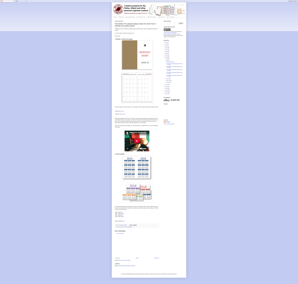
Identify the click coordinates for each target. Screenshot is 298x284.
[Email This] (130, 225)
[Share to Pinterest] (136, 225)
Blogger (175, 274)
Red (122, 212)
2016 (166, 84)
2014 (166, 88)
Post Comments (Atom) (125, 260)
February (168, 80)
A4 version (121, 111)
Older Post (156, 258)
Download (127, 226)
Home (115, 17)
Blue (122, 215)
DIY (124, 226)
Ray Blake (171, 31)
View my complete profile (169, 124)
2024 (166, 44)
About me (121, 17)
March (167, 78)
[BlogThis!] (131, 225)
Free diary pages (130, 17)
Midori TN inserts (152, 17)
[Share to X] (133, 225)
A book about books (170, 61)
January (168, 82)
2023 (166, 46)
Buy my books (170, 17)
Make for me (161, 17)
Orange (122, 213)
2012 (166, 92)
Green (122, 221)
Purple (122, 216)
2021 (166, 49)
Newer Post (117, 258)
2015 (166, 86)
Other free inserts (141, 17)
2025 (166, 42)
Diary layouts (120, 226)
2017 (166, 56)
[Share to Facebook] (134, 225)
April (167, 60)
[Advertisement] (137, 246)
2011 (166, 93)
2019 (166, 53)
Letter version (122, 114)
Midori (131, 226)
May (167, 58)
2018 (166, 55)
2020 (166, 51)
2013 (166, 90)
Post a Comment (120, 233)
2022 (166, 47)
